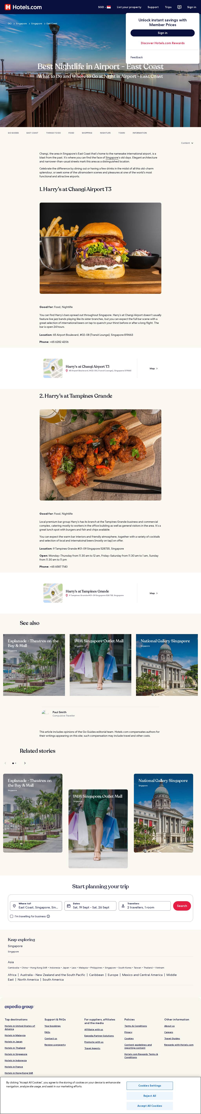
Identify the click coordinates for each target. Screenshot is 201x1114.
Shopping (87, 133)
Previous (5, 763)
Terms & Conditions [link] (135, 1025)
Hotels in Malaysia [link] (15, 1035)
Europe (113, 975)
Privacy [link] (128, 1032)
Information (140, 133)
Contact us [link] (51, 1038)
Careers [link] (168, 1032)
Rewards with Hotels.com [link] (179, 1044)
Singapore (21, 23)
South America (53, 979)
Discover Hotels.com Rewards (163, 43)
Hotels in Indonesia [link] (16, 1060)
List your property (129, 7)
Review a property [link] (55, 1044)
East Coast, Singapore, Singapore (40, 907)
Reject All (149, 1095)
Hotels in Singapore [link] (16, 1054)
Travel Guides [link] (172, 1038)
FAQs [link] (47, 1032)
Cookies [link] (129, 1038)
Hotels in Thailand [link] (15, 1047)
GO (10, 23)
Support (153, 7)
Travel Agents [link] (92, 1048)
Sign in (191, 7)
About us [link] (169, 1025)
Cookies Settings (149, 1085)
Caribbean (96, 975)
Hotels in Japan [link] (13, 1041)
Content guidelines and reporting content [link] (138, 1046)
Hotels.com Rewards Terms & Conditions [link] (141, 1056)
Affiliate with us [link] (93, 1029)
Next (23, 763)
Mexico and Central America (142, 975)
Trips (168, 7)
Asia (11, 962)
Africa (12, 975)
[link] (162, 57)
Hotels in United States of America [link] (20, 1027)
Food (71, 133)
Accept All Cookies (149, 1105)
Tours (121, 133)
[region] (100, 1095)
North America (28, 979)
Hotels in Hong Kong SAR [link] (19, 1072)
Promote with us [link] (93, 1041)
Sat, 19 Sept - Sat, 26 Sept (91, 907)
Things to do (53, 133)
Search (182, 906)
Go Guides (13, 133)
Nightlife (105, 133)
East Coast (52, 23)
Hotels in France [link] (14, 1066)
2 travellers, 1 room (140, 907)
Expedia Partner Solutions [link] (99, 1035)
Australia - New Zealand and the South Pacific (52, 975)
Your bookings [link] (53, 1025)
